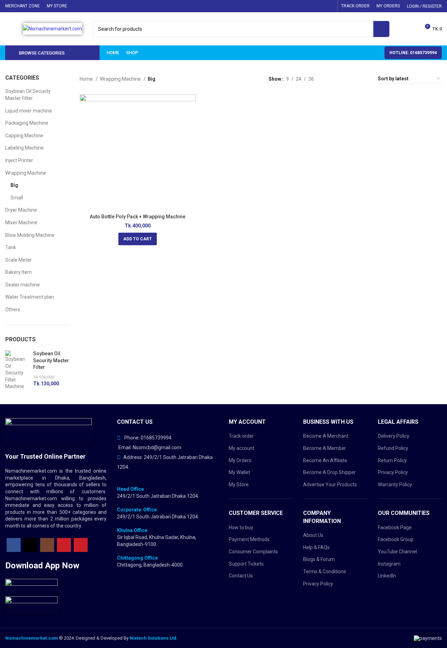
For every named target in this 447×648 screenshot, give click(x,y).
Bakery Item (18, 272)
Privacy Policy (318, 584)
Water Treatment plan (29, 297)
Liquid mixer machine (28, 111)
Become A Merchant (326, 436)
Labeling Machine (24, 148)
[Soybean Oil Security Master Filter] (16, 370)
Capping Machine (24, 135)
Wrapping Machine (25, 173)
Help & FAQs (316, 547)
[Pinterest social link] (329, 6)
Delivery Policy (393, 436)
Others (12, 309)
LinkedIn (387, 575)
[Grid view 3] (352, 78)
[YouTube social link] (320, 6)
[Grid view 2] (341, 78)
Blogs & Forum (319, 559)
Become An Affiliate (325, 460)
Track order (241, 436)
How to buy (241, 527)
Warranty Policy (395, 484)
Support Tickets (246, 564)
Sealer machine (22, 284)
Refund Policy (393, 448)
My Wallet (239, 472)
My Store (239, 484)
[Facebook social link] (293, 6)
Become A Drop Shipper (329, 472)
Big (14, 185)
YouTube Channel (397, 551)
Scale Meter (18, 260)
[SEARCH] (381, 29)
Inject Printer (19, 160)
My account (241, 448)
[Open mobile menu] (13, 29)
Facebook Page (395, 527)
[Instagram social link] (311, 6)
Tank (10, 247)
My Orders (240, 460)
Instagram (389, 564)
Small (16, 198)
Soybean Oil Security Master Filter (28, 94)
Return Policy (392, 460)
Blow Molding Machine (29, 235)
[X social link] (302, 6)
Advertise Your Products (330, 484)
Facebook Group (395, 539)
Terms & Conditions (324, 571)
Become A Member (324, 448)
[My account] (399, 29)
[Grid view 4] (363, 78)
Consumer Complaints (253, 551)
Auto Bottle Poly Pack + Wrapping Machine (137, 216)
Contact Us (241, 575)
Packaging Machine (26, 123)
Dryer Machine (21, 210)
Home (87, 79)
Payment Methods (249, 539)
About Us (313, 535)
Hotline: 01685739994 (413, 52)
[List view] (330, 78)
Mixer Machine (21, 222)
